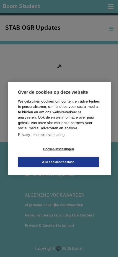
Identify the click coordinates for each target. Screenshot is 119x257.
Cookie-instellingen (58, 149)
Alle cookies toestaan (58, 162)
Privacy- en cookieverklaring (41, 135)
